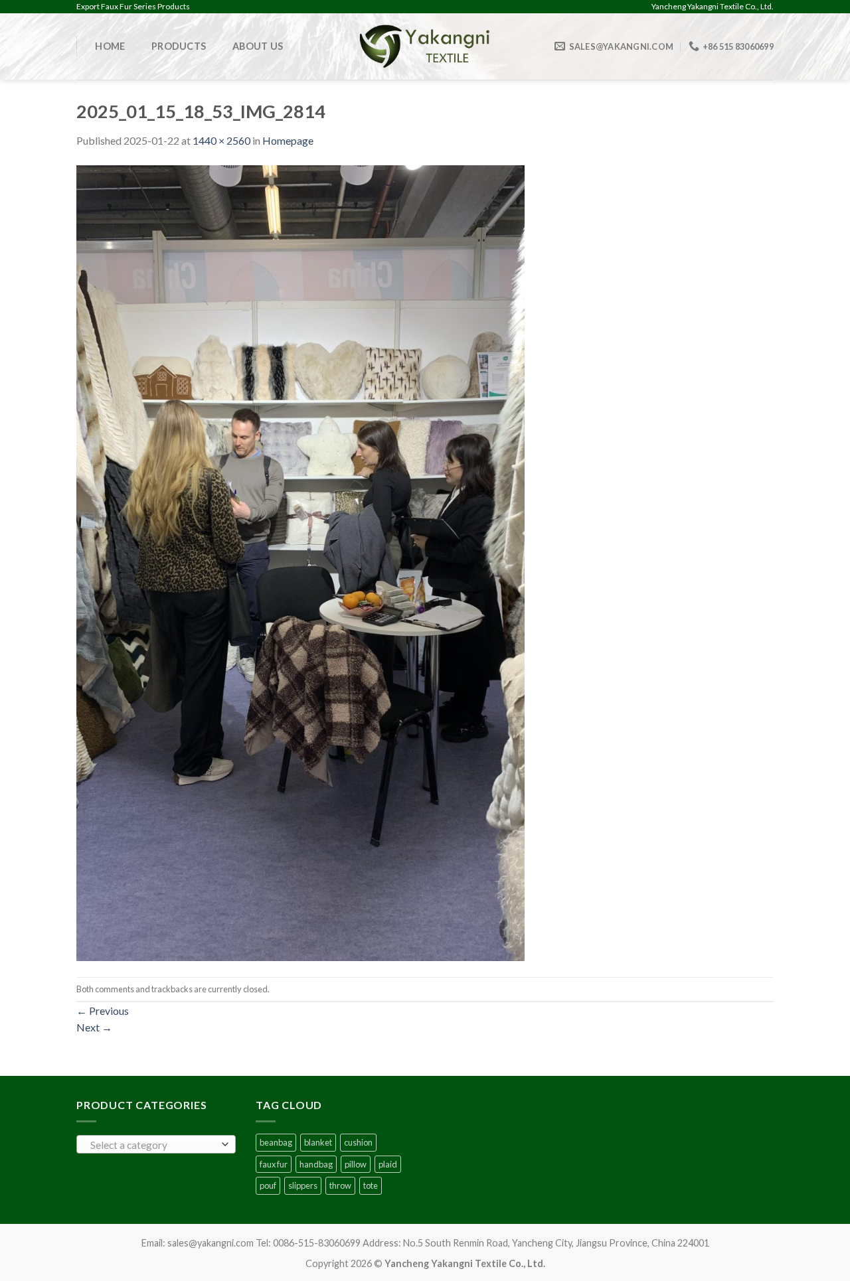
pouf (268, 1185)
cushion (358, 1142)
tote (370, 1185)
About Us (257, 46)
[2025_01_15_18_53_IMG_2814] (300, 561)
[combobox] (156, 1144)
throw (340, 1185)
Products (178, 46)
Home (110, 46)
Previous (102, 1010)
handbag (316, 1164)
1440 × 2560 (221, 140)
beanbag (276, 1142)
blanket (318, 1142)
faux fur (274, 1164)
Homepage (287, 140)
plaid (388, 1164)
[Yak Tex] (425, 47)
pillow (356, 1164)
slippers (302, 1185)
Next (94, 1027)
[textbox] (153, 1145)
